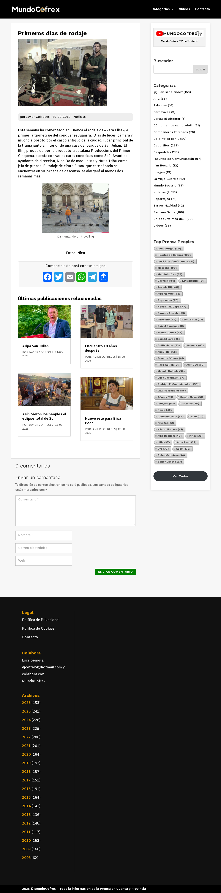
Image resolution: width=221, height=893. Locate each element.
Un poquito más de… (169, 219)
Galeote (195, 345)
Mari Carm (193, 319)
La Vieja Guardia (165, 178)
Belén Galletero (171, 455)
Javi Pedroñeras (172, 390)
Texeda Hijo (168, 287)
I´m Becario (162, 165)
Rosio (165, 410)
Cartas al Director (166, 118)
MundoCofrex (170, 274)
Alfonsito (167, 319)
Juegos (159, 172)
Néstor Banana (170, 429)
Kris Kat (166, 422)
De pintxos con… (166, 138)
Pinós (196, 435)
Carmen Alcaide (171, 313)
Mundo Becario (164, 185)
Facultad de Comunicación (173, 158)
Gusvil (183, 448)
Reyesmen (168, 300)
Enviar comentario (115, 572)
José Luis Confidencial (176, 261)
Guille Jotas (169, 345)
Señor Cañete (170, 461)
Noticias (79, 117)
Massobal (167, 267)
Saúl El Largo (170, 338)
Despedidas (162, 152)
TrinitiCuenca (170, 332)
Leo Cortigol (169, 248)
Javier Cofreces (38, 117)
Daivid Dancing (171, 326)
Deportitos (161, 145)
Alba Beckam (170, 435)
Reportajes (161, 198)
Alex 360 (195, 364)
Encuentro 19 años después (101, 348)
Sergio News (191, 397)
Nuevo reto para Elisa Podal (103, 420)
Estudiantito (193, 280)
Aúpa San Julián (35, 346)
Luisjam (166, 403)
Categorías (161, 9)
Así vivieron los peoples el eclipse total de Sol (44, 416)
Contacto (202, 9)
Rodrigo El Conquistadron (178, 384)
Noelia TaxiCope (172, 306)
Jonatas (190, 403)
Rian (197, 416)
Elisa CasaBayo (171, 377)
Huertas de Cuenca (174, 254)
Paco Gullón (168, 364)
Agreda (165, 397)
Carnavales (161, 112)
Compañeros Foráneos (170, 132)
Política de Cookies (38, 628)
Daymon (166, 280)
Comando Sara (171, 416)
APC (156, 98)
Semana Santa (164, 212)
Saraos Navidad (165, 205)
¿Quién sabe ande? (168, 92)
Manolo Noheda (171, 371)
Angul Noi (167, 351)
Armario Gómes (171, 358)
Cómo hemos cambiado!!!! (173, 125)
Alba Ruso (187, 442)
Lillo (164, 442)
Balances (160, 105)
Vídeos (184, 9)
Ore (163, 448)
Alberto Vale (169, 293)
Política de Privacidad (40, 620)
